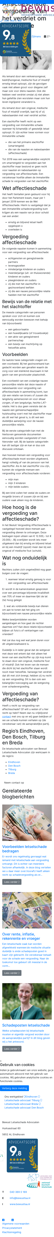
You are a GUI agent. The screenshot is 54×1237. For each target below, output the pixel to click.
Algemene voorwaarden (15, 1223)
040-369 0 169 (18, 1191)
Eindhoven (14, 762)
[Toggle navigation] (4, 2)
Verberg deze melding (14, 1088)
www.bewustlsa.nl (20, 1204)
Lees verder (11, 881)
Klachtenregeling (11, 1232)
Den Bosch (14, 765)
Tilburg (12, 769)
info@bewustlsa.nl (20, 1198)
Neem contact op (14, 782)
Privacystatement (12, 1227)
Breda (11, 773)
